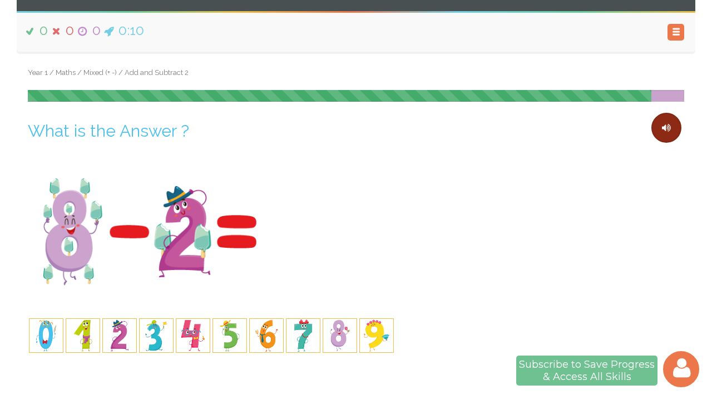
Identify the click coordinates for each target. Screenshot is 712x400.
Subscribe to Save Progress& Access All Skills (587, 370)
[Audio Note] (666, 128)
